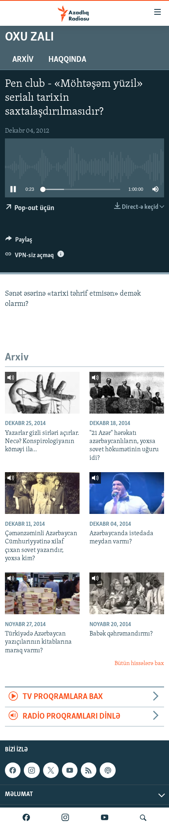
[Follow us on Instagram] (31, 770)
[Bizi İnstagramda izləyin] (65, 818)
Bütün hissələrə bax (139, 664)
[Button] (18, 241)
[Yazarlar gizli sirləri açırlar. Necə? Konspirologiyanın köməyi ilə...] (42, 393)
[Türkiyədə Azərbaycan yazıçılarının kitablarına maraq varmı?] (42, 593)
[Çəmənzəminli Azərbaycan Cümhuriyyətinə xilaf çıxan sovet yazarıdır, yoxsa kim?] (42, 493)
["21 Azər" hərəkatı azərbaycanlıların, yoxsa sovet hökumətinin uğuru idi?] (126, 393)
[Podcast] (107, 770)
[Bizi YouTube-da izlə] (104, 818)
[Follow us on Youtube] (70, 770)
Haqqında (67, 60)
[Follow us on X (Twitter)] (51, 770)
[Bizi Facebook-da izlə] (26, 818)
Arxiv (23, 60)
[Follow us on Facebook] (13, 770)
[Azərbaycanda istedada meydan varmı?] (126, 493)
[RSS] (88, 770)
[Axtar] (143, 818)
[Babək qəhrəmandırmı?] (126, 593)
